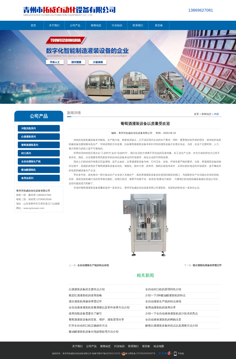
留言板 (159, 25)
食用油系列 (27, 178)
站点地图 (159, 346)
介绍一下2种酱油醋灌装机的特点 (165, 295)
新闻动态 (96, 25)
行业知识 (117, 25)
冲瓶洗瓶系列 (28, 128)
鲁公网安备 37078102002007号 (140, 353)
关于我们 (54, 25)
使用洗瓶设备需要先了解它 (85, 313)
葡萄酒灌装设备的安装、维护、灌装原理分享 (96, 319)
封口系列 (26, 153)
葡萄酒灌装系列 (29, 144)
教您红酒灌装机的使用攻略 (85, 295)
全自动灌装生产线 (31, 161)
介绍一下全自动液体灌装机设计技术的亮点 (171, 313)
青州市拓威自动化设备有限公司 (135, 133)
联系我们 (138, 25)
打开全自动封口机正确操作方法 (88, 325)
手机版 (181, 353)
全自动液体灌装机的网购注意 (163, 319)
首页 (33, 25)
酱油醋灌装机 (28, 169)
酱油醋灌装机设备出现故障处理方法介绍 (94, 331)
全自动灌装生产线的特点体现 (93, 265)
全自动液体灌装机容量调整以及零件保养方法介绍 (99, 307)
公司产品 (75, 25)
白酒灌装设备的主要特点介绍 (87, 289)
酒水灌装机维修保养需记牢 (207, 265)
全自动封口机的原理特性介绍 (163, 289)
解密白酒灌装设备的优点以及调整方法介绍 (171, 325)
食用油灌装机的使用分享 (160, 307)
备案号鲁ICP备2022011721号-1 (107, 353)
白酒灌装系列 (28, 136)
